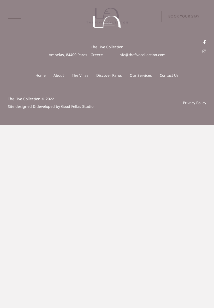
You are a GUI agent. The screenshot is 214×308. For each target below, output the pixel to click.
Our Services (141, 75)
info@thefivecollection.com (141, 54)
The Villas (80, 75)
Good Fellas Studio (77, 106)
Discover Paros (109, 75)
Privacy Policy (194, 102)
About (59, 75)
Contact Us (169, 75)
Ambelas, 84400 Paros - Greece (76, 54)
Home (40, 75)
